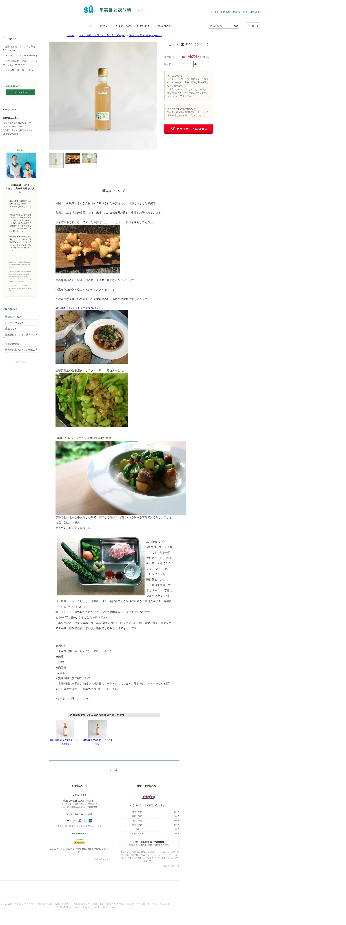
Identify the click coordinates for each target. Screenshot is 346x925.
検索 (236, 26)
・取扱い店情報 (11, 344)
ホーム (70, 35)
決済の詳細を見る (102, 859)
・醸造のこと (10, 328)
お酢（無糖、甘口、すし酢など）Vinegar (102, 35)
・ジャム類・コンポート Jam (18, 70)
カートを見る (20, 92)
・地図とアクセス (12, 316)
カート (253, 25)
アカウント (103, 26)
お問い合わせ (145, 26)
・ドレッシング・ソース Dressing (20, 55)
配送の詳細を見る (171, 866)
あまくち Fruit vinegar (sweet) (145, 35)
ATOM (23, 362)
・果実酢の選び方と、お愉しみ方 (20, 349)
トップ (88, 26)
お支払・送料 (124, 26)
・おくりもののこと (13, 322)
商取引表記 (165, 26)
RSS (16, 362)
